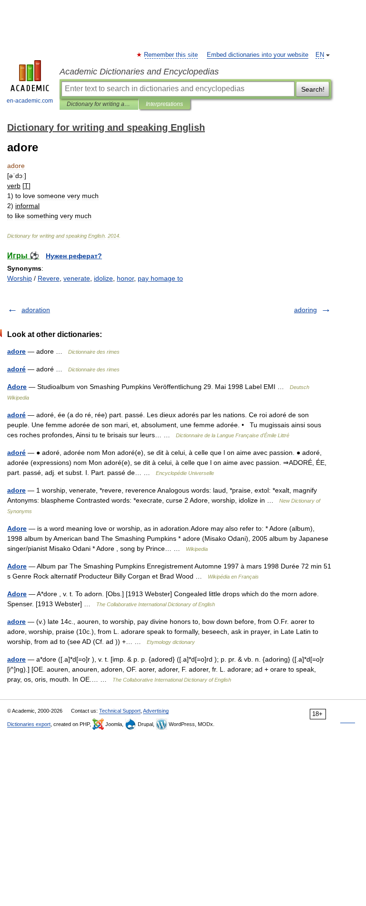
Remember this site (171, 55)
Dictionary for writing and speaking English (99, 104)
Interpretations (164, 104)
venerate (76, 278)
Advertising (156, 711)
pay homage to (160, 278)
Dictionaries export (29, 724)
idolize (103, 278)
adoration (35, 310)
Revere (49, 278)
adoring (305, 310)
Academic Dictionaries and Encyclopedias (139, 71)
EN (319, 55)
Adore (17, 386)
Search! (313, 89)
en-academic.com (30, 100)
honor (125, 278)
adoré (16, 369)
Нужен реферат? (74, 256)
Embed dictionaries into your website (257, 55)
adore (16, 351)
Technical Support (120, 711)
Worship (19, 278)
